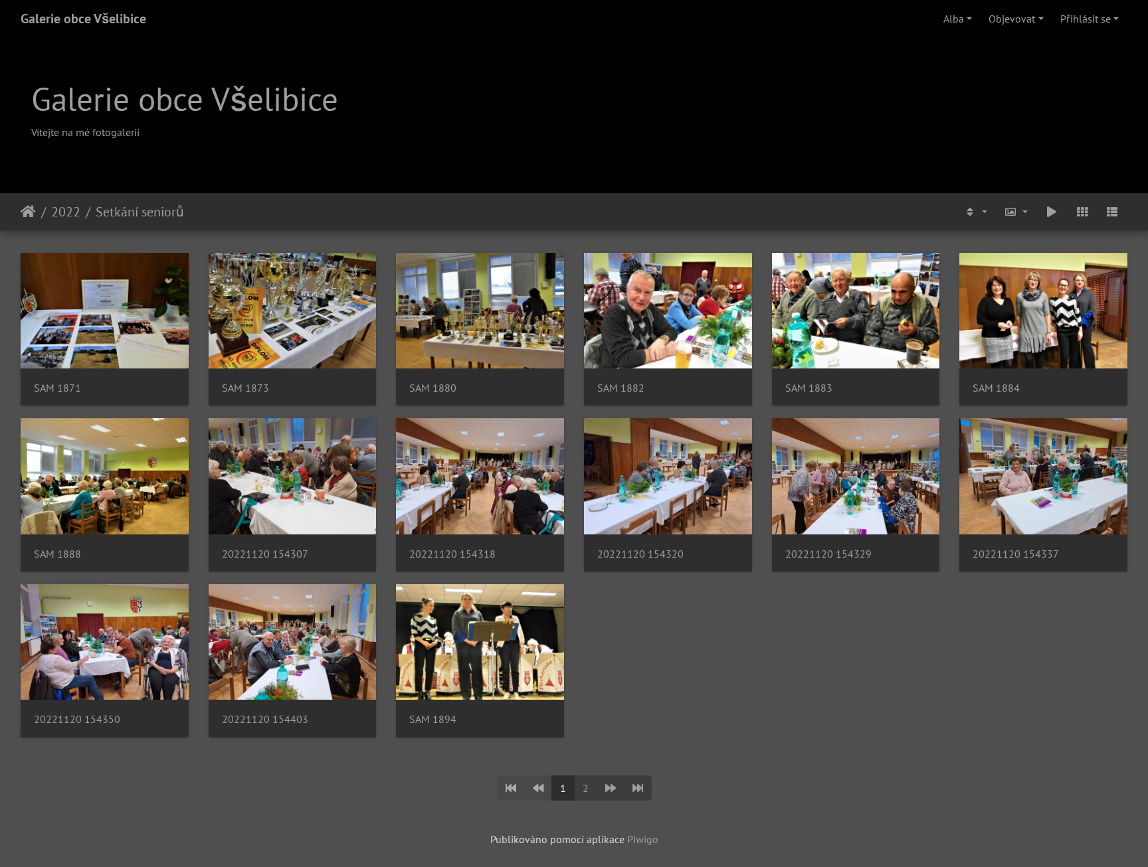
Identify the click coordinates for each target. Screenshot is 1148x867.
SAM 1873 (245, 388)
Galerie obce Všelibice (83, 18)
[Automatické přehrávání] (1051, 211)
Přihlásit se (1085, 18)
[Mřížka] (1082, 211)
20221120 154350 (77, 719)
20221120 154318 (452, 554)
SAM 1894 (432, 719)
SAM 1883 (808, 388)
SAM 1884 (996, 388)
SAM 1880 (432, 388)
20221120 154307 (265, 554)
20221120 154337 (1016, 554)
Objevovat (1012, 18)
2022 (65, 211)
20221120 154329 (828, 554)
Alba (953, 18)
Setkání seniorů (140, 211)
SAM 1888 (57, 554)
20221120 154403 (265, 719)
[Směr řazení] (975, 211)
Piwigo (642, 839)
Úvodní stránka (28, 212)
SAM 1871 (57, 388)
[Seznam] (1112, 211)
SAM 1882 (620, 388)
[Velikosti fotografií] (1016, 211)
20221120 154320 (640, 554)
